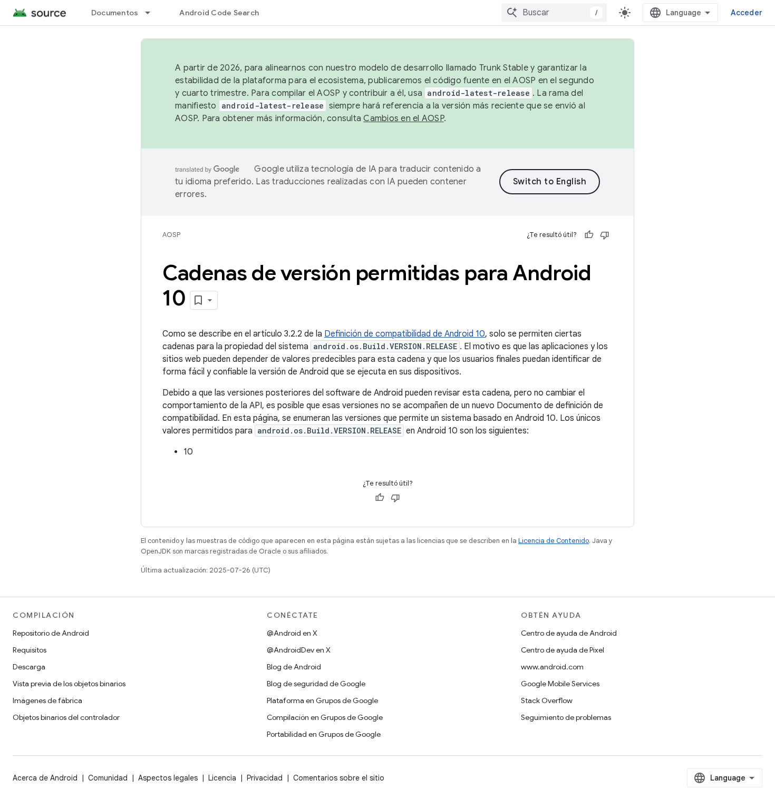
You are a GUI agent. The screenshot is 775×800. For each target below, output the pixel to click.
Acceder (746, 12)
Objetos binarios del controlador (66, 717)
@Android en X (292, 633)
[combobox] (554, 12)
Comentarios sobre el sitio (338, 778)
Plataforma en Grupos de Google (322, 700)
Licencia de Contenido (553, 540)
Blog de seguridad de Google (316, 683)
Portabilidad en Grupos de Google (324, 734)
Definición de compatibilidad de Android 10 (404, 334)
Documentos (115, 12)
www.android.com (552, 666)
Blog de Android (294, 666)
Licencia (222, 778)
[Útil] (589, 235)
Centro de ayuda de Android (569, 633)
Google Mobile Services (560, 683)
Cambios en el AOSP (403, 118)
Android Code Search (219, 12)
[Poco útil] (605, 235)
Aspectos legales (168, 778)
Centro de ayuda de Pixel (562, 650)
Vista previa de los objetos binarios (69, 683)
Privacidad (265, 778)
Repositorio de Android (51, 633)
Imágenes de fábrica (47, 700)
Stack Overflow (547, 700)
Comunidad (108, 778)
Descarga (29, 666)
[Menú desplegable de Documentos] (152, 12)
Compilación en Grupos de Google (325, 717)
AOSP (171, 234)
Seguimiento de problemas (566, 717)
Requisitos (29, 650)
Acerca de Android (45, 778)
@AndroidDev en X (299, 650)
